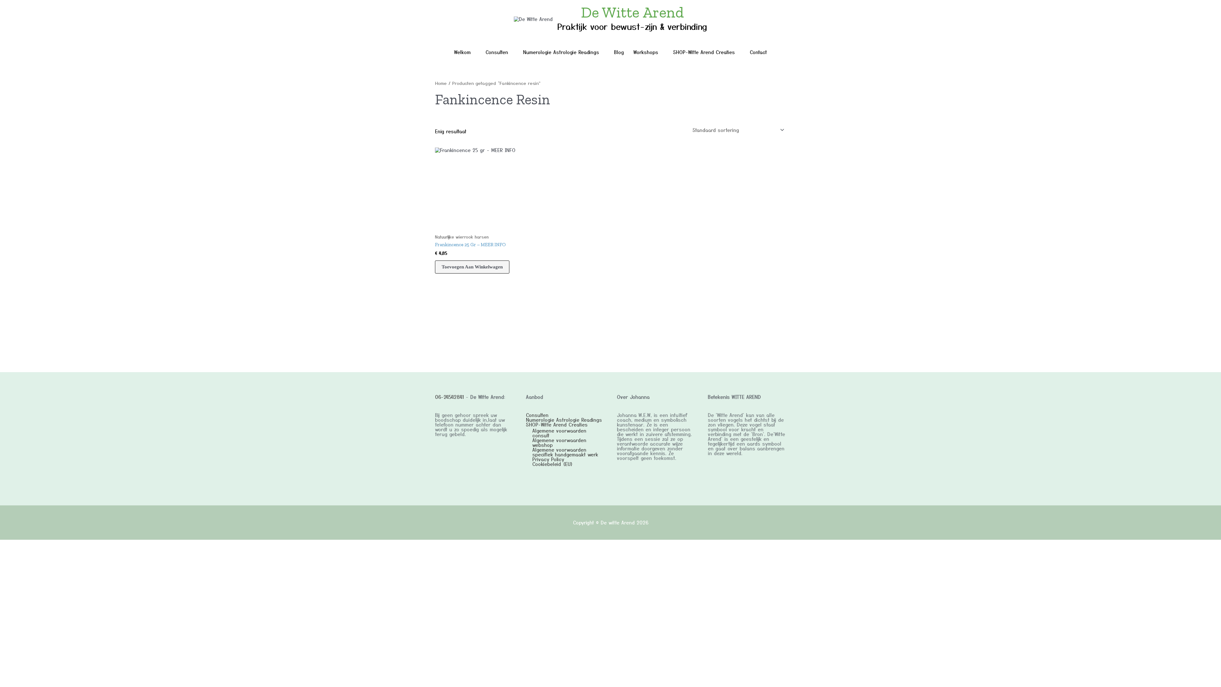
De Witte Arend (632, 12)
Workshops (645, 52)
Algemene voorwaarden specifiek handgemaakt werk (565, 452)
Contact (758, 52)
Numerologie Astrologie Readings (561, 52)
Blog (619, 52)
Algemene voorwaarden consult (559, 433)
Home (441, 83)
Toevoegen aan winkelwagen (472, 266)
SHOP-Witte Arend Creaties (704, 52)
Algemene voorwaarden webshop (559, 442)
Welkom (462, 52)
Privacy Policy (548, 459)
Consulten (497, 52)
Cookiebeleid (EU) (552, 464)
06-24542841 (449, 396)
